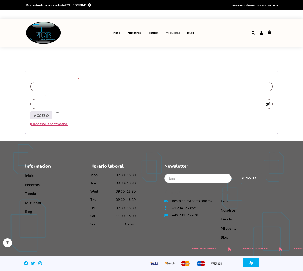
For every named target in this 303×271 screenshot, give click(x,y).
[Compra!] (89, 5)
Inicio (116, 33)
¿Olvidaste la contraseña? (49, 124)
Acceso (41, 115)
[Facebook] (26, 263)
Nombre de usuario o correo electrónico (61, 79)
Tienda (153, 33)
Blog (190, 33)
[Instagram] (40, 263)
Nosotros (134, 33)
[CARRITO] (270, 32)
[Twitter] (33, 263)
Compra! (80, 5)
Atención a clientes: (243, 5)
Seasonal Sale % (202, 248)
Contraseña (44, 96)
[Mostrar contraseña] (267, 104)
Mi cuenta (173, 33)
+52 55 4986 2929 (267, 5)
